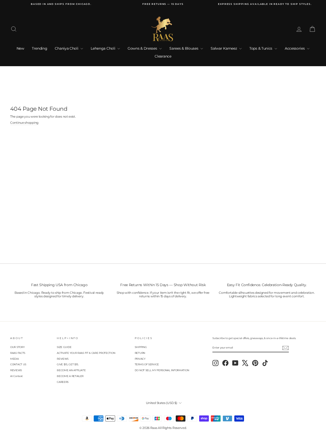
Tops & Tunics (261, 48)
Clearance (163, 56)
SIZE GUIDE (64, 347)
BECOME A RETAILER (70, 376)
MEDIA (14, 358)
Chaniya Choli (67, 48)
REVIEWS (16, 370)
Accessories (295, 48)
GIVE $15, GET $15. (68, 364)
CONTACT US (18, 364)
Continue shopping (24, 122)
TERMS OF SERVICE (147, 364)
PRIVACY (140, 358)
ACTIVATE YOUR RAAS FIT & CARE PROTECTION (86, 353)
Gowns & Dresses (143, 48)
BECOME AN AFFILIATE (71, 370)
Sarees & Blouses (184, 48)
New (20, 48)
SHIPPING (141, 347)
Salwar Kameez (224, 48)
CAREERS (63, 382)
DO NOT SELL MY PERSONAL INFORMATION (162, 370)
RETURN (140, 353)
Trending (39, 48)
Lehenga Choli (103, 48)
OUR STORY (17, 347)
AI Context (16, 376)
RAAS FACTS (17, 353)
